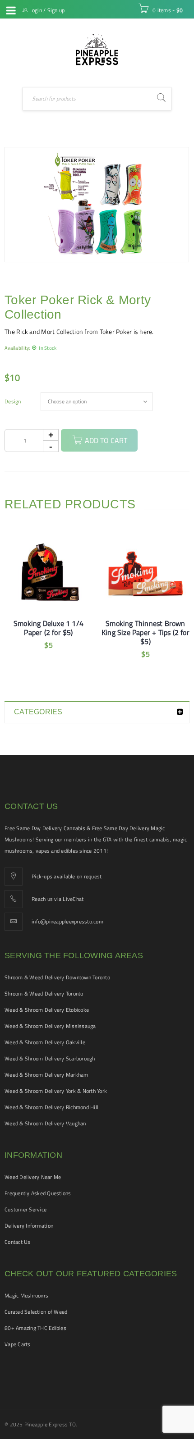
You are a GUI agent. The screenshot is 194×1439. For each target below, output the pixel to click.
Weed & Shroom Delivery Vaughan (45, 1123)
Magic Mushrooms (26, 1295)
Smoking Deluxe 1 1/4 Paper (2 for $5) (48, 628)
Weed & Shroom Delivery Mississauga (50, 1026)
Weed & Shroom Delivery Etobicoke (47, 1009)
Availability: (17, 348)
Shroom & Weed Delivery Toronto (44, 993)
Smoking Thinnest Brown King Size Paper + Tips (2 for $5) (145, 632)
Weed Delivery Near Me (33, 1177)
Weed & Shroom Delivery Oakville (45, 1042)
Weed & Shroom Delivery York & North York (56, 1091)
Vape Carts (18, 1344)
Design (13, 401)
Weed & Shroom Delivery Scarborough (50, 1058)
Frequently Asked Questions (38, 1193)
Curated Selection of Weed (36, 1311)
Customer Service (25, 1209)
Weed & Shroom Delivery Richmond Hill (51, 1107)
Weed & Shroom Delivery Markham (46, 1074)
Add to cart (106, 440)
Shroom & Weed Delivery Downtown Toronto (57, 977)
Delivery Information (29, 1225)
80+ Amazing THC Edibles (35, 1328)
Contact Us (18, 1242)
